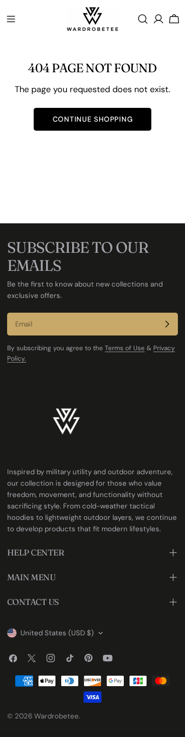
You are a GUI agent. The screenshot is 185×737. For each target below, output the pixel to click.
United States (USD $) (57, 633)
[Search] (142, 19)
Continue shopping (93, 119)
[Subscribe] (167, 324)
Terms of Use (125, 348)
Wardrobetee (56, 716)
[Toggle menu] (10, 19)
